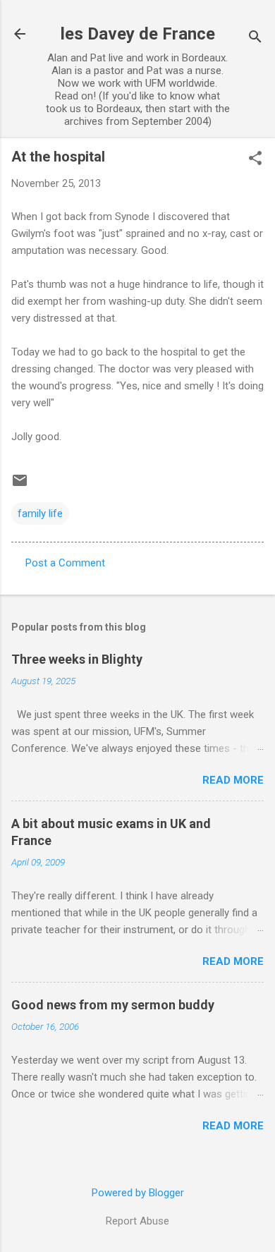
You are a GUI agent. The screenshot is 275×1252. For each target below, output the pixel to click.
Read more (233, 780)
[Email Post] (19, 485)
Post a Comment (65, 563)
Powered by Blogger (138, 1192)
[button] (255, 159)
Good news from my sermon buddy (112, 1004)
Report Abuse (137, 1221)
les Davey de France (138, 34)
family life (40, 513)
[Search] (255, 38)
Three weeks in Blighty (76, 659)
